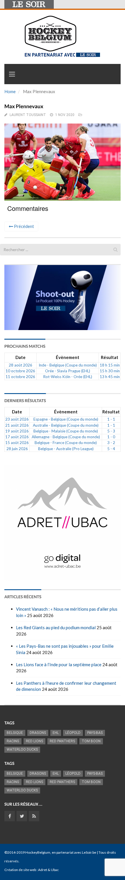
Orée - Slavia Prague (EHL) (67, 371)
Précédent (23, 226)
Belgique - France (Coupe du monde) (66, 442)
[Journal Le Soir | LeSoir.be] (29, 4)
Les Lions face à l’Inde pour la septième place (58, 664)
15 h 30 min (110, 371)
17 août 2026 (17, 437)
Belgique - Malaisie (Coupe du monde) (65, 431)
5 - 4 (111, 448)
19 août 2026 (17, 431)
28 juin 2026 (17, 448)
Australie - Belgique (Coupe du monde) (66, 425)
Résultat (109, 357)
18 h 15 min (110, 365)
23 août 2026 (17, 419)
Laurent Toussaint (28, 115)
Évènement (67, 357)
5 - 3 (111, 431)
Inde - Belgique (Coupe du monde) (68, 365)
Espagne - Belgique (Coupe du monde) (65, 419)
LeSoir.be (89, 852)
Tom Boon (91, 741)
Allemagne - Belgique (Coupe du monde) (66, 437)
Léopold (73, 733)
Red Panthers (62, 741)
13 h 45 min (110, 376)
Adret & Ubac (48, 870)
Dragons (38, 733)
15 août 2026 (17, 442)
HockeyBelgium (37, 852)
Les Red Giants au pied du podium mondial (56, 627)
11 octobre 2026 (20, 376)
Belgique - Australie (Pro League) (66, 448)
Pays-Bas (95, 733)
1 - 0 (111, 437)
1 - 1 (111, 419)
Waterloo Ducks (22, 750)
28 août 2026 (20, 365)
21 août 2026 (17, 425)
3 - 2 (111, 442)
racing (13, 741)
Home (10, 91)
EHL (56, 733)
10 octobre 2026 (20, 371)
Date (20, 357)
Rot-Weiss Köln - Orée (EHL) (67, 376)
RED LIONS (34, 741)
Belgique (15, 733)
